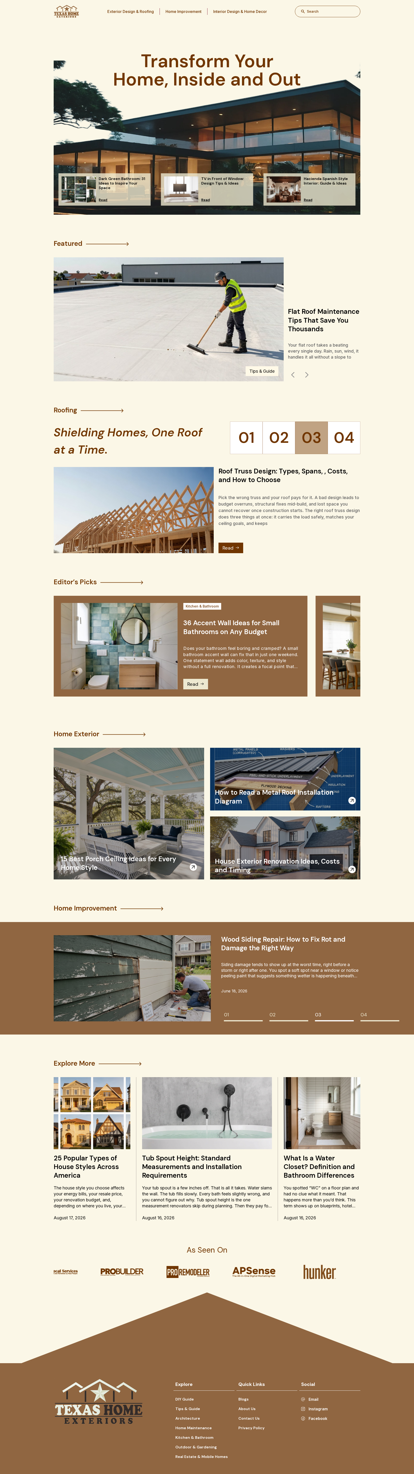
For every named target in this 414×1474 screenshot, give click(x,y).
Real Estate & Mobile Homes (201, 1456)
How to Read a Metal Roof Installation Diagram (274, 796)
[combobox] (327, 11)
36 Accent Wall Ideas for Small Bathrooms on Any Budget (231, 627)
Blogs (243, 1399)
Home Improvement (183, 11)
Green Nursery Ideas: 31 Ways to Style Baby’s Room (326, 183)
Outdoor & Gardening (196, 1447)
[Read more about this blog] (193, 867)
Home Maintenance (193, 1427)
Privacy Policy (251, 1427)
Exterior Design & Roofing (130, 11)
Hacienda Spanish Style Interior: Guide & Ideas (121, 181)
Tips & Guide (187, 1408)
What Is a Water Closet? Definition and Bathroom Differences (319, 1167)
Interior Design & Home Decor (240, 11)
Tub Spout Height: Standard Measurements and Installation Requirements (192, 1167)
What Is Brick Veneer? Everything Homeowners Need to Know (274, 943)
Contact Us (249, 1418)
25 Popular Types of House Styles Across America (86, 1167)
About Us (247, 1408)
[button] (293, 375)
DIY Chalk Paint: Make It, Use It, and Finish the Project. (322, 324)
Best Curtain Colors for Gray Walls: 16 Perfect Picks (223, 183)
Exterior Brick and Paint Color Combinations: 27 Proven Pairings (271, 475)
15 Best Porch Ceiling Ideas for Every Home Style (118, 863)
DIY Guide (265, 371)
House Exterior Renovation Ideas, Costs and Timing (277, 865)
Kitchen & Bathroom (202, 606)
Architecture (187, 1418)
